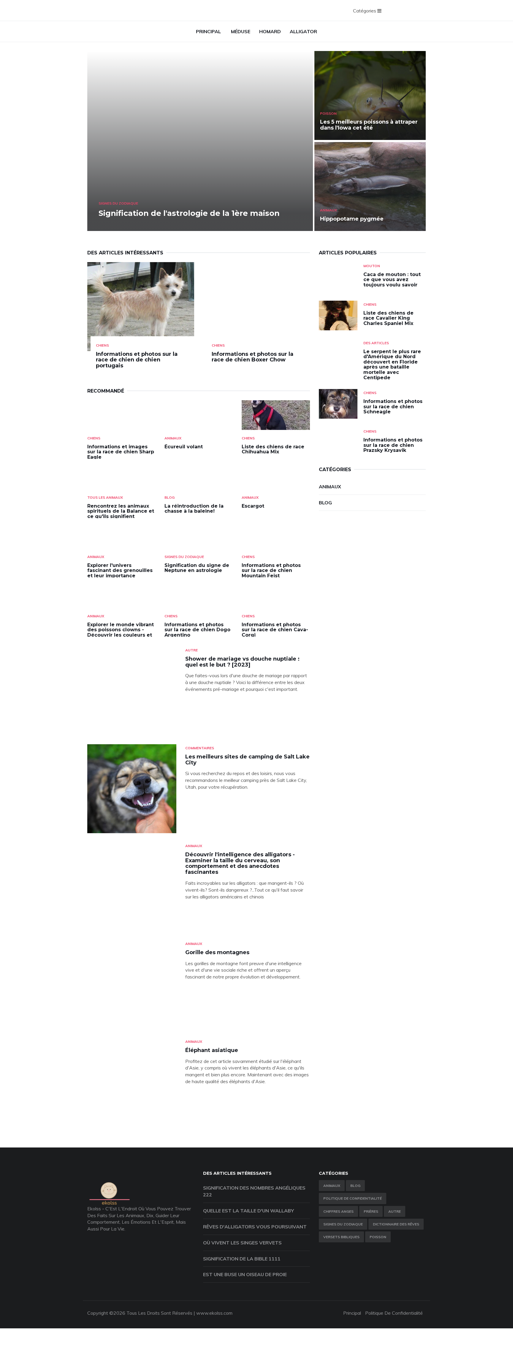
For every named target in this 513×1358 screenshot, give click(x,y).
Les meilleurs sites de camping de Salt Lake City (247, 759)
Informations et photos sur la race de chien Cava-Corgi (275, 630)
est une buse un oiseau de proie (245, 1274)
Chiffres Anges (338, 1211)
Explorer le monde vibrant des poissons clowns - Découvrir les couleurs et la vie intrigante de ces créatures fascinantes (120, 635)
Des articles (376, 343)
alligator (303, 31)
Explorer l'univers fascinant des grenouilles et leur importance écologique (120, 573)
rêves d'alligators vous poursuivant (255, 1227)
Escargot (253, 506)
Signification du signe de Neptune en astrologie (196, 567)
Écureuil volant (183, 447)
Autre (191, 650)
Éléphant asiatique (211, 1050)
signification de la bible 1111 (242, 1259)
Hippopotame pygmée (352, 219)
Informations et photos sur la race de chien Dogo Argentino (197, 630)
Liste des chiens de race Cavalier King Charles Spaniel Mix (388, 318)
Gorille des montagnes (217, 952)
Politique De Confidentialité (352, 1198)
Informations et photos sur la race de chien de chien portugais (137, 360)
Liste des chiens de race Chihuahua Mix (273, 449)
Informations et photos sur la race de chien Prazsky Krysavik (392, 445)
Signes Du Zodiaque (118, 203)
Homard (270, 31)
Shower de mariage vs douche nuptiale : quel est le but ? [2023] (242, 662)
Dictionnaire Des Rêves (396, 1224)
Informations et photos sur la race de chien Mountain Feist (271, 570)
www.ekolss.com (214, 1313)
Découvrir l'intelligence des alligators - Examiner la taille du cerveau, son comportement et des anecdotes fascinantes (240, 863)
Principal (208, 31)
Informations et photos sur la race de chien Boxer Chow (252, 357)
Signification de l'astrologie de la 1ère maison (189, 213)
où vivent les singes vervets (242, 1243)
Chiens (102, 345)
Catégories (365, 11)
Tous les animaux (105, 497)
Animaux (328, 210)
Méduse (240, 31)
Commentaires (199, 748)
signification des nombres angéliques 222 (254, 1191)
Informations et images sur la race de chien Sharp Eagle (120, 452)
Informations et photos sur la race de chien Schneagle (392, 407)
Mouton (371, 266)
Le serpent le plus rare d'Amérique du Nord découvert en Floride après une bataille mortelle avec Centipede (392, 364)
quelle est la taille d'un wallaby (248, 1211)
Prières (371, 1211)
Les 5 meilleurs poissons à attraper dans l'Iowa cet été (369, 125)
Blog (169, 497)
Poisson (328, 113)
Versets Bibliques (341, 1237)
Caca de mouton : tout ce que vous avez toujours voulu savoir (392, 280)
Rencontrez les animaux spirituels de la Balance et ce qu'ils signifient (120, 511)
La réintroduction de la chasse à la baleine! (194, 508)
